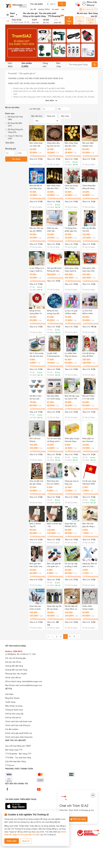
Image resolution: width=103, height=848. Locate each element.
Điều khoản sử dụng (13, 706)
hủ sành (55, 9)
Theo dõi (80, 22)
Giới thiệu (10, 65)
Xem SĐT (91, 21)
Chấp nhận (12, 841)
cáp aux (64, 9)
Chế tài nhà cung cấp (14, 714)
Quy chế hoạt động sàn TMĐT (18, 746)
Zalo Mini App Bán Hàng (15, 761)
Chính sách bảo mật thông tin (17, 725)
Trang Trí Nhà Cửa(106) (15, 137)
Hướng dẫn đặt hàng (14, 666)
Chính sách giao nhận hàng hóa (18, 737)
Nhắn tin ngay (79, 819)
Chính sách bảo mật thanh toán (18, 721)
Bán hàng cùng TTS (89, 9)
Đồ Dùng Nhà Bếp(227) (15, 124)
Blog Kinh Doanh (12, 698)
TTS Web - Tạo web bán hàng (18, 757)
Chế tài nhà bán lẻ (13, 717)
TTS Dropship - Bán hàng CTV (18, 754)
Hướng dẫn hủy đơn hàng (16, 670)
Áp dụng (16, 159)
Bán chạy (58, 65)
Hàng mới (45, 65)
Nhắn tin (68, 22)
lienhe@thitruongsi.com (32, 681)
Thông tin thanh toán (14, 710)
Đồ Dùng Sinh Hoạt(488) (15, 118)
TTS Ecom (9, 765)
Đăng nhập (92, 2)
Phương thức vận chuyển (16, 674)
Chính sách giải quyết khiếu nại (18, 733)
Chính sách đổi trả (13, 677)
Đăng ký (90, 5)
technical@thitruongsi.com (31, 685)
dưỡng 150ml (44, 9)
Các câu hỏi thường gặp (15, 658)
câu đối (33, 9)
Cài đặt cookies (11, 729)
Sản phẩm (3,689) (26, 65)
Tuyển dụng (10, 702)
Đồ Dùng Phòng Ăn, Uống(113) (15, 130)
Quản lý (25, 841)
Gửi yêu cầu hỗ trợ (13, 662)
